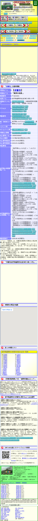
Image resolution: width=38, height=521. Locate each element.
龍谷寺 (5, 366)
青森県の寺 (18, 485)
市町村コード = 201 (29, 123)
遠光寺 (5, 372)
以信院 (18, 367)
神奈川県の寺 (4, 493)
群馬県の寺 (3, 491)
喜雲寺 (19, 374)
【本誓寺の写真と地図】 (9, 73)
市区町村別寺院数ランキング (21, 229)
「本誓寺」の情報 (18, 129)
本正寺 (5, 364)
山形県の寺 (3, 488)
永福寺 (5, 370)
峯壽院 (19, 362)
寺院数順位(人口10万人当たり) (22, 185)
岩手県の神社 (33, 36)
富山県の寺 (3, 495)
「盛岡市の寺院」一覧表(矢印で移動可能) (14, 28)
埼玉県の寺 (18, 491)
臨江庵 (19, 366)
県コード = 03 (29, 121)
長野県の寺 (3, 497)
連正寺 (5, 367)
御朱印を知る (4, 516)
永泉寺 (18, 369)
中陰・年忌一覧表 (5, 508)
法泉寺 (19, 363)
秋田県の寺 (18, 487)
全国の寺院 (20, 38)
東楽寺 (5, 356)
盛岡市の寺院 (9, 40)
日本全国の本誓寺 (18, 101)
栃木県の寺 (18, 489)
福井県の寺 (3, 496)
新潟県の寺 (18, 493)
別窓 (26, 106)
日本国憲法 (17, 512)
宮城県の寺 (3, 487)
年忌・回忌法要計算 (19, 517)
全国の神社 (20, 36)
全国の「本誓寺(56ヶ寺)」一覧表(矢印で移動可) (16, 22)
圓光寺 (18, 370)
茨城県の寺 (3, 489)
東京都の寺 (18, 492)
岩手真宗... (19, 373)
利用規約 (24, 482)
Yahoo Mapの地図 (18, 108)
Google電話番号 (17, 114)
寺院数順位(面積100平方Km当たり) (24, 187)
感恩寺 (5, 373)
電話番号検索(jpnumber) (20, 118)
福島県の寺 (18, 488)
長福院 (5, 354)
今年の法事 (3, 513)
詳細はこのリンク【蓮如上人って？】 (10, 394)
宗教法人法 (17, 516)
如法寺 (19, 359)
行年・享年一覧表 (5, 512)
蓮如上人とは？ (18, 513)
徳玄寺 (5, 359)
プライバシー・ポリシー (7, 482)
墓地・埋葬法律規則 (5, 509)
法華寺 (5, 363)
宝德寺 (5, 362)
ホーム (5, 13)
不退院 (5, 360)
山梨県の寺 (18, 496)
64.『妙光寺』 (20, 31)
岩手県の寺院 (32, 38)
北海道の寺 (3, 485)
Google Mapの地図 (18, 106)
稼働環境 (18, 482)
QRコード (24, 453)
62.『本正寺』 (11, 31)
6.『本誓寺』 (19, 25)
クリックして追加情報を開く (11, 505)
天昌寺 (19, 354)
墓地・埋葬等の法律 (5, 510)
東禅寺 (5, 357)
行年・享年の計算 (19, 508)
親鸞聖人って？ (4, 518)
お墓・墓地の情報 (5, 514)
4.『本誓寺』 (10, 25)
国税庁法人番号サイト (19, 132)
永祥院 (5, 369)
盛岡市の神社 (9, 38)
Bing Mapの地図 (17, 110)
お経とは (17, 509)
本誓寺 (8, 86)
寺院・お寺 (17, 514)
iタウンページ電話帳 (19, 116)
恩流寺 (18, 372)
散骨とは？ (3, 517)
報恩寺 (19, 360)
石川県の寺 (18, 495)
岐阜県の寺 (18, 497)
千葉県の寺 (3, 492)
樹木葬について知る (19, 510)
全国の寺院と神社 (6, 36)
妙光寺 (19, 364)
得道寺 (19, 357)
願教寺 (5, 374)
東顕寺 (19, 356)
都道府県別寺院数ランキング (21, 183)
